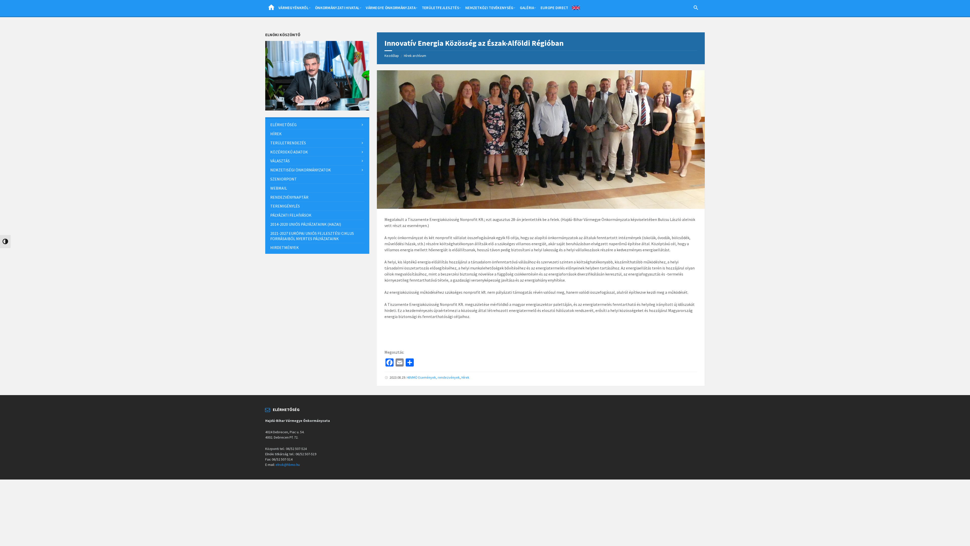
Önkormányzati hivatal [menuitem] (337, 7)
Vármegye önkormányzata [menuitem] (391, 7)
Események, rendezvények (439, 377)
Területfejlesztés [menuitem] (440, 7)
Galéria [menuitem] (527, 7)
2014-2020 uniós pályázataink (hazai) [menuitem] (305, 224)
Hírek (465, 377)
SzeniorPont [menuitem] (283, 178)
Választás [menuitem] (280, 160)
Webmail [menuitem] (278, 188)
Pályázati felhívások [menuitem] (290, 215)
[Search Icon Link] (695, 8)
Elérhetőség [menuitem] (283, 124)
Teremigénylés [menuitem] (285, 206)
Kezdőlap (391, 55)
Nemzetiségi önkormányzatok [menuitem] (300, 169)
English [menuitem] (576, 9)
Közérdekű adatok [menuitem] (289, 151)
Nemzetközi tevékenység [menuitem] (489, 7)
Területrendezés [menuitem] (288, 142)
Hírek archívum (415, 55)
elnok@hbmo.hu (288, 464)
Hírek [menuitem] (276, 133)
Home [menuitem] (271, 9)
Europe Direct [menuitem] (554, 7)
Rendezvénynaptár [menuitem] (289, 197)
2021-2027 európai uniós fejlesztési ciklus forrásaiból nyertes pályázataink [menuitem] (312, 236)
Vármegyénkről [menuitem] (293, 7)
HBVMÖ (412, 377)
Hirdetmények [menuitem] (284, 247)
